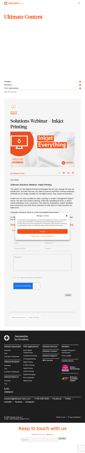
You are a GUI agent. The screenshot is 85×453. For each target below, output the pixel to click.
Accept (42, 231)
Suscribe (62, 438)
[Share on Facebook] (59, 173)
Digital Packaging (29, 374)
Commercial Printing (30, 356)
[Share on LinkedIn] (68, 173)
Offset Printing (28, 371)
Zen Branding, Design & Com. (19, 419)
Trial (5, 353)
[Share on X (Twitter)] (63, 173)
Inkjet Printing (28, 362)
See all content (10, 92)
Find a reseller (66, 356)
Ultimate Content (49, 351)
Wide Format (27, 381)
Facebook (57, 399)
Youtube (18, 402)
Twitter (68, 399)
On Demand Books (29, 359)
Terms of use (35, 236)
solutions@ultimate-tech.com (17, 399)
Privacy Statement (47, 236)
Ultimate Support (49, 356)
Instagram (30, 402)
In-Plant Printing (28, 365)
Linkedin (7, 402)
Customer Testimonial (11, 356)
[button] (67, 216)
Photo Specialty (28, 377)
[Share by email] (73, 173)
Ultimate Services (49, 347)
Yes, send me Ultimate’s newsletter (29, 277)
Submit (68, 295)
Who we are (47, 360)
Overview (7, 350)
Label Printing (28, 368)
